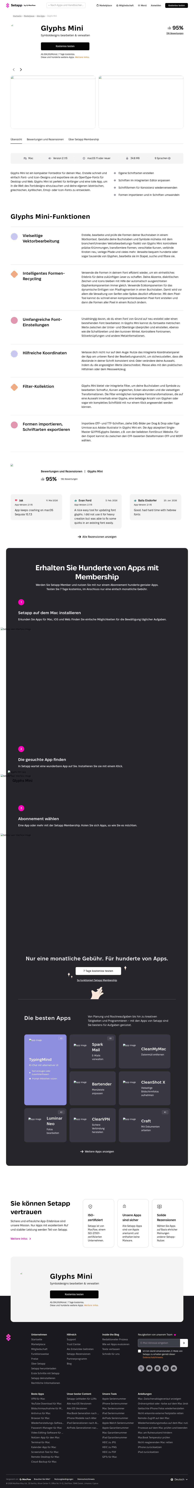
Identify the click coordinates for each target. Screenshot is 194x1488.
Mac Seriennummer (113, 1408)
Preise (34, 1359)
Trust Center (74, 1344)
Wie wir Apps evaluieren (115, 1344)
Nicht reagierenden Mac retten (155, 1442)
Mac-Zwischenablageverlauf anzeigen (159, 1398)
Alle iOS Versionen (77, 1408)
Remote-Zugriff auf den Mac (154, 1418)
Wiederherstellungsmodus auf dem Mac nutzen (165, 1423)
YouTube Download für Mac (46, 1403)
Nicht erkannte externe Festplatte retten (161, 1413)
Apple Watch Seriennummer (118, 1423)
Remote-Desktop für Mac (45, 1457)
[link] (141, 1368)
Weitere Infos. (82, 57)
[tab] (16, 140)
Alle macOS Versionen (79, 1403)
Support (71, 1339)
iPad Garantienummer (114, 1437)
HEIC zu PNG (109, 1447)
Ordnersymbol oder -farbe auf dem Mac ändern (164, 1403)
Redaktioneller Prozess (115, 1339)
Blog (69, 1363)
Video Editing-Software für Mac (47, 1432)
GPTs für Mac (109, 1457)
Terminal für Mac (40, 1442)
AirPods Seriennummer (115, 1418)
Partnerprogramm (77, 1359)
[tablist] (97, 140)
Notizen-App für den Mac (45, 1437)
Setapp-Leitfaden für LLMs (82, 1398)
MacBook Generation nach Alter (83, 1413)
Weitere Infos (19, 1238)
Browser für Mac (40, 1418)
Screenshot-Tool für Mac (45, 1452)
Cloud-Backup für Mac (44, 1461)
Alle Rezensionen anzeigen (99, 536)
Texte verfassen (111, 1349)
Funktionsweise (40, 1354)
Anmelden (156, 5)
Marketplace (105, 5)
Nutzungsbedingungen (63, 1479)
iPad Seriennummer (113, 1413)
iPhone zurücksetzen (150, 1447)
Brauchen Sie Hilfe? (42, 1479)
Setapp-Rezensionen (78, 1354)
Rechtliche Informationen (45, 1383)
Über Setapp (38, 1363)
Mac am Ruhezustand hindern (155, 1432)
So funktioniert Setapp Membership (97, 980)
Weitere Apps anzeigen (99, 1151)
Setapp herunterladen (43, 1368)
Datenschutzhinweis (153, 1357)
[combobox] (181, 1479)
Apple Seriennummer (114, 1398)
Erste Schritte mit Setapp (45, 1373)
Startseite (17, 16)
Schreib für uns (111, 1354)
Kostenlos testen (176, 5)
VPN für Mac (38, 1398)
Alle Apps (41, 16)
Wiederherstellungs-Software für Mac (47, 1423)
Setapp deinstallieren (43, 1378)
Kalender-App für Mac (43, 1447)
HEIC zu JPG (109, 1442)
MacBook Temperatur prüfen (154, 1437)
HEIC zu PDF (109, 1452)
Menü (144, 5)
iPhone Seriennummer (114, 1403)
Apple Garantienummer (115, 1428)
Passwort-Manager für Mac (46, 1428)
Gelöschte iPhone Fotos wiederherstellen (161, 1408)
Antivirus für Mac (41, 1413)
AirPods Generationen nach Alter (83, 1428)
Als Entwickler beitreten (80, 1349)
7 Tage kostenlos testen (98, 971)
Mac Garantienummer (114, 1432)
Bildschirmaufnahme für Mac (47, 1408)
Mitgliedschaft (126, 5)
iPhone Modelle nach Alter (82, 1418)
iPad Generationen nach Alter (83, 1423)
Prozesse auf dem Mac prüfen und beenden (162, 1428)
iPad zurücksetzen (148, 1452)
